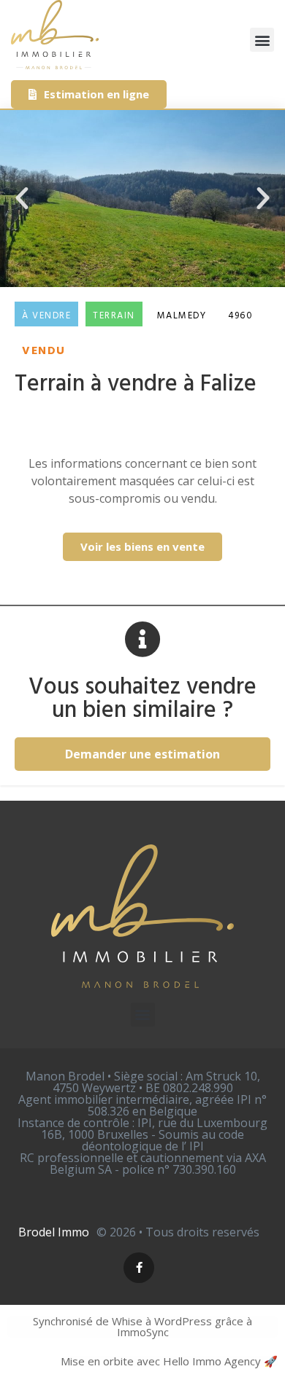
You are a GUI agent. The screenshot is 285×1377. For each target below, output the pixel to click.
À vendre (46, 315)
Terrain (114, 315)
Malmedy (182, 315)
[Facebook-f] (138, 1267)
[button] (262, 40)
